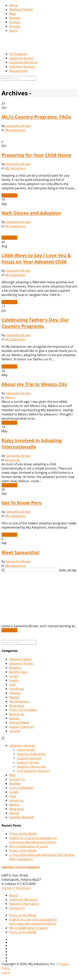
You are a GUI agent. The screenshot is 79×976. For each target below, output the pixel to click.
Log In (6, 972)
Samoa (14, 718)
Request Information (24, 904)
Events (14, 680)
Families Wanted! (21, 817)
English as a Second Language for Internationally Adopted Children (33, 840)
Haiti (12, 684)
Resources (12, 460)
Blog (12, 14)
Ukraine (15, 731)
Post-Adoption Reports (33, 771)
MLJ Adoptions (15, 130)
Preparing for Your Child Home (36, 155)
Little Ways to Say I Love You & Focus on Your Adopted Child (36, 258)
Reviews (15, 18)
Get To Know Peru (22, 502)
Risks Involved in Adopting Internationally (32, 443)
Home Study (26, 750)
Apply (13, 30)
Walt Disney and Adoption (31, 213)
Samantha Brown (18, 126)
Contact (15, 22)
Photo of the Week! (23, 834)
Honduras (16, 689)
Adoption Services (22, 66)
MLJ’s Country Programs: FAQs (36, 117)
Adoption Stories (21, 58)
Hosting (15, 693)
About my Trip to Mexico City (34, 384)
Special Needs (19, 722)
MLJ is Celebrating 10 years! (28, 846)
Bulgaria (15, 667)
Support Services (21, 727)
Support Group (28, 762)
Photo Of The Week (23, 710)
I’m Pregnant (18, 54)
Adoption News (20, 659)
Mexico (10, 397)
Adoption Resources (31, 766)
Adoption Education (31, 754)
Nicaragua (16, 705)
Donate (14, 26)
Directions (23, 888)
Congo (14, 676)
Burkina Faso (18, 672)
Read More (9, 195)
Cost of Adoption (21, 788)
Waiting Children (21, 9)
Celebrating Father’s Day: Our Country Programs (35, 322)
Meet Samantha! (21, 552)
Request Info (18, 71)
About (13, 5)
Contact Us (17, 779)
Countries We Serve (23, 62)
